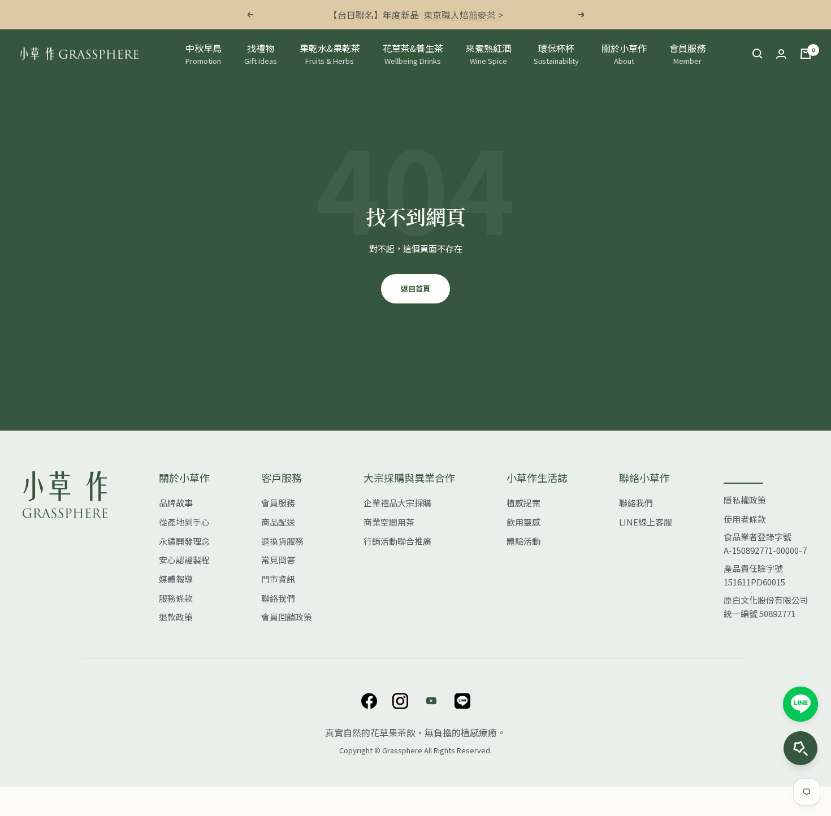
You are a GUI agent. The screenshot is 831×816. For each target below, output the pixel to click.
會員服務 (687, 53)
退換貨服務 (282, 541)
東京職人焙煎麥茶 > (463, 14)
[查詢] (757, 54)
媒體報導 (176, 579)
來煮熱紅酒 (488, 53)
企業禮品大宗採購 (397, 503)
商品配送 (278, 522)
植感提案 (523, 503)
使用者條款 (745, 519)
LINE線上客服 (645, 522)
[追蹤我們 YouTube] (431, 701)
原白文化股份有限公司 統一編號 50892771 (766, 606)
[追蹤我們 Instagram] (400, 701)
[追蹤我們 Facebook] (368, 701)
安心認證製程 (184, 560)
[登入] (781, 54)
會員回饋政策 (286, 617)
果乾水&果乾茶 (330, 53)
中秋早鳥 (203, 53)
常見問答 (278, 560)
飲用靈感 (523, 522)
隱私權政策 (745, 500)
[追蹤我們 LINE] (462, 701)
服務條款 (176, 598)
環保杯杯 (556, 53)
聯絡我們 (278, 598)
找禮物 (260, 53)
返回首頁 (415, 288)
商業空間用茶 (388, 522)
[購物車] (805, 54)
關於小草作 (624, 53)
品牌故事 (176, 503)
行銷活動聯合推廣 (397, 541)
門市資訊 (278, 579)
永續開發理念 (184, 541)
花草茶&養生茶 (413, 53)
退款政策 (176, 617)
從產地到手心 (184, 522)
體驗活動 (523, 541)
